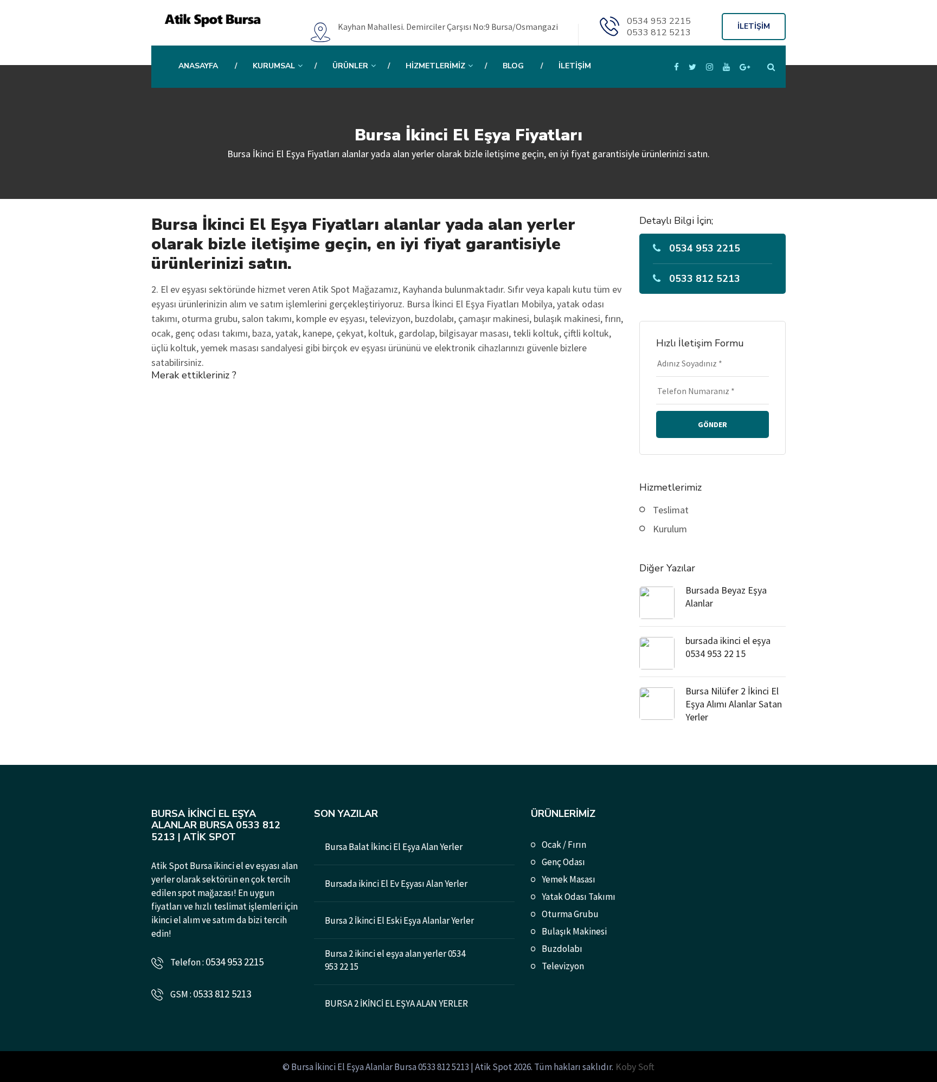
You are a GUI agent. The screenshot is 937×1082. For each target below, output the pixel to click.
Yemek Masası (568, 879)
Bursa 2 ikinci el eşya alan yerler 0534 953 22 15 (395, 960)
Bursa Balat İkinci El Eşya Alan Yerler (394, 847)
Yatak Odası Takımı (578, 897)
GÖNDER (712, 424)
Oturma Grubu (570, 914)
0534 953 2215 (659, 21)
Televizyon (563, 966)
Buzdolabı (562, 949)
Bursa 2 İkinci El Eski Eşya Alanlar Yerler (399, 920)
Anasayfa (198, 66)
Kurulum (670, 529)
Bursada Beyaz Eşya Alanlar (726, 596)
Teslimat (671, 510)
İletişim (575, 66)
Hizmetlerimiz (435, 66)
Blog (513, 66)
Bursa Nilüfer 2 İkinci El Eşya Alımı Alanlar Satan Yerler (733, 704)
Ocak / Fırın (564, 845)
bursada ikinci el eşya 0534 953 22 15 (728, 647)
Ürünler (350, 66)
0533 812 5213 (659, 32)
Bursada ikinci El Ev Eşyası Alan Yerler (396, 884)
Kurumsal (274, 66)
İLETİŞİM (753, 26)
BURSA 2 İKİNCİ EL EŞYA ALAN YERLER (396, 1003)
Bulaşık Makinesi (574, 931)
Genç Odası (563, 862)
